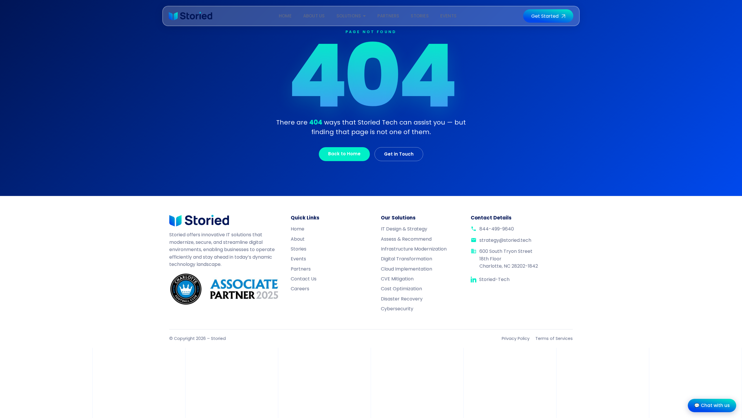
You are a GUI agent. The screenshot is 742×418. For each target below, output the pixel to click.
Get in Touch (399, 154)
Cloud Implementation (406, 269)
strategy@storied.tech (505, 240)
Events (448, 16)
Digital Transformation (406, 258)
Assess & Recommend (406, 239)
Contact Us (304, 278)
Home (285, 16)
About (298, 239)
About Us (314, 16)
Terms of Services (554, 338)
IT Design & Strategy (404, 229)
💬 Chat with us (712, 405)
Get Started (545, 16)
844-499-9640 (496, 229)
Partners (388, 16)
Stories (419, 16)
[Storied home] (190, 16)
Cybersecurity (397, 308)
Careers (300, 288)
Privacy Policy (516, 338)
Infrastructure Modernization (414, 249)
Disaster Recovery (402, 299)
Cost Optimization (401, 288)
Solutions (349, 16)
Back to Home (344, 154)
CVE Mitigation (397, 278)
